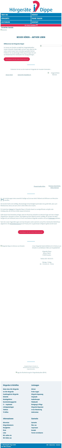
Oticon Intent (9, 75)
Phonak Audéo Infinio (39, 186)
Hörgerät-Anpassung (37, 394)
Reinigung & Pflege (36, 404)
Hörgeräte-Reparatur (37, 407)
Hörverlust (6, 422)
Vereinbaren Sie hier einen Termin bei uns (17, 59)
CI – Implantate (7, 404)
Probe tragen (37, 18)
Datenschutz (52, 445)
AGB (47, 445)
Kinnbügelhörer (7, 399)
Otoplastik (34, 397)
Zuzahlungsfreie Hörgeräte (10, 394)
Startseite (34, 418)
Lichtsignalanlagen (8, 407)
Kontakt (35, 22)
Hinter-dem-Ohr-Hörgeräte (11, 389)
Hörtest (35, 15)
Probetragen (51, 218)
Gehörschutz (34, 412)
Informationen (8, 418)
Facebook (58, 445)
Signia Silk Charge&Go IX (24, 75)
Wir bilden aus (7, 438)
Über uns (4, 15)
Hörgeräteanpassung (15, 224)
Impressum (34, 428)
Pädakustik (34, 402)
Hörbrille (5, 397)
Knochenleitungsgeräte (9, 402)
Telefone (5, 410)
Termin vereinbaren (37, 433)
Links (4, 433)
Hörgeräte (5, 18)
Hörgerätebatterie (8, 425)
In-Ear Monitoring (36, 410)
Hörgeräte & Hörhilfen (11, 385)
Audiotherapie (35, 399)
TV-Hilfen (5, 412)
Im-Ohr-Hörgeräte (8, 392)
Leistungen (5, 22)
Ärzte (4, 430)
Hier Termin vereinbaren (30, 25)
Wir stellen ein (7, 435)
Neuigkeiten (6, 428)
